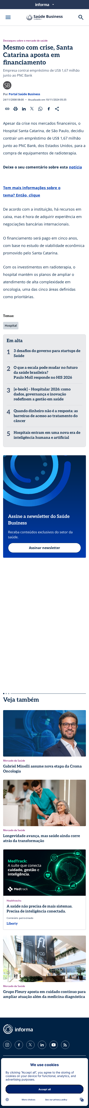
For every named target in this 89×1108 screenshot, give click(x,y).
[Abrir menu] (8, 17)
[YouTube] (53, 1045)
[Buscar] (81, 17)
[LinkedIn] (42, 1045)
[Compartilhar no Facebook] (48, 109)
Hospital (11, 325)
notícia (75, 167)
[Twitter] (30, 1045)
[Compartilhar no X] (32, 109)
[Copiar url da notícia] (7, 109)
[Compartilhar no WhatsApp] (40, 109)
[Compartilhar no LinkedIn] (24, 109)
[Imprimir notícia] (15, 109)
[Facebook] (19, 1045)
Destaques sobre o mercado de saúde (25, 40)
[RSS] (65, 1045)
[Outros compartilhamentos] (57, 109)
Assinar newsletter (44, 548)
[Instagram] (7, 1045)
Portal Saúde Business (24, 94)
